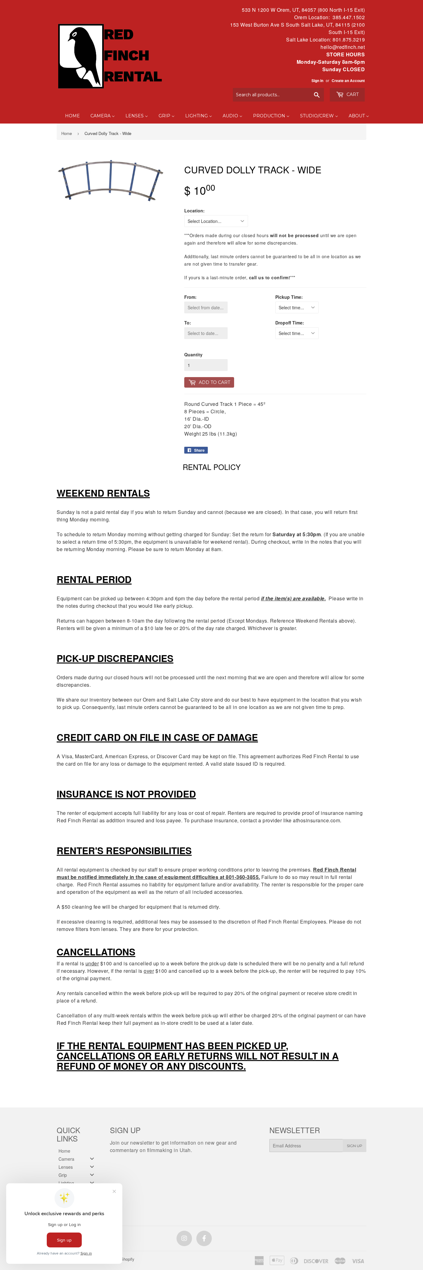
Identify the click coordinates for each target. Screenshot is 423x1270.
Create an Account (348, 80)
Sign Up (354, 1145)
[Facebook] (204, 1238)
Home (66, 133)
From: (190, 297)
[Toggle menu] (92, 1158)
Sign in (317, 80)
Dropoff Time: (289, 323)
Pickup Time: (289, 297)
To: (187, 323)
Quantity (193, 354)
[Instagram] (184, 1238)
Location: (194, 210)
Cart (352, 94)
